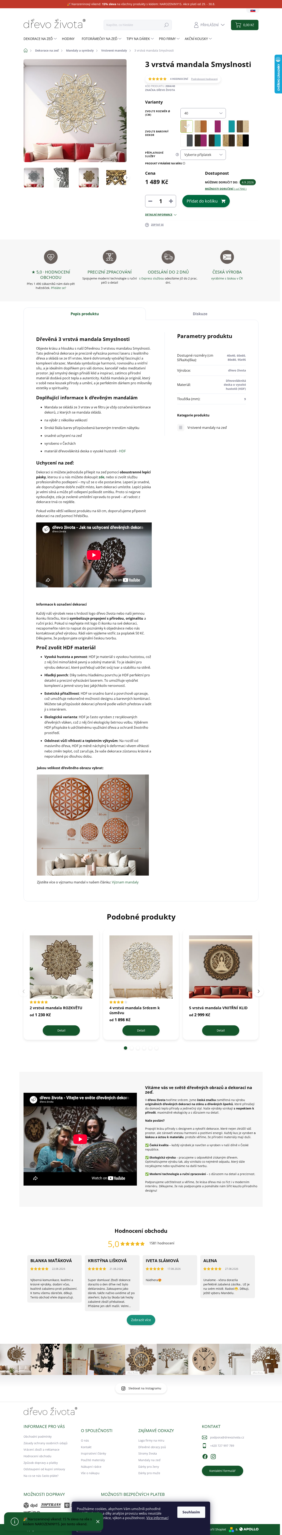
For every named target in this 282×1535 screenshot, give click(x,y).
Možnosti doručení (226, 189)
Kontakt (86, 1447)
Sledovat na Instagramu (144, 1388)
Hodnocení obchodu (37, 1456)
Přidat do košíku (202, 201)
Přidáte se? (58, 288)
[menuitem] (41, 39)
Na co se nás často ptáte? (41, 1476)
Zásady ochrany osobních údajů (46, 1443)
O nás (85, 1440)
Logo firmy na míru (151, 1440)
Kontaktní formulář (222, 1471)
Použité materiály (93, 1460)
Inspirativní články (93, 1453)
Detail (61, 1030)
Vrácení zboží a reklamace (41, 1449)
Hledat (166, 25)
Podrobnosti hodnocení (204, 79)
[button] (125, 1048)
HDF (122, 451)
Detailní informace (158, 214)
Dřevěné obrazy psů (152, 1447)
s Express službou (151, 278)
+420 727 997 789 (222, 1446)
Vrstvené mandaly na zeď (207, 427)
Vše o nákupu (90, 1473)
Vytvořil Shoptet (215, 1529)
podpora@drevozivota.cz (227, 1437)
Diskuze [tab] (200, 313)
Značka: (160, 90)
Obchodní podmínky (38, 1436)
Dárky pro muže (149, 1473)
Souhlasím (191, 1512)
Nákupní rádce (91, 1467)
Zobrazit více (141, 1320)
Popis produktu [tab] (85, 313)
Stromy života (147, 1453)
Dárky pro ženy (148, 1467)
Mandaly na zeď (149, 1460)
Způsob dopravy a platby (41, 1463)
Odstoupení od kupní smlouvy (44, 1469)
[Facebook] (205, 1456)
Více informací (157, 1518)
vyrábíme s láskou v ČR (227, 278)
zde (101, 477)
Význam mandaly (125, 882)
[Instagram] (213, 1456)
